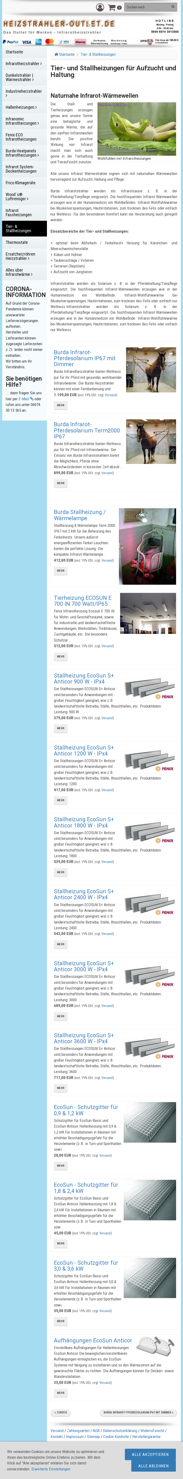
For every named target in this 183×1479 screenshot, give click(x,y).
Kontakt (57, 1436)
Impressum (75, 1436)
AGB (96, 1430)
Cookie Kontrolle (116, 1436)
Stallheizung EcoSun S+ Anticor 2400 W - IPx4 (84, 894)
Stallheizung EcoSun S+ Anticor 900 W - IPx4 (84, 679)
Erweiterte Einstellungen (50, 1469)
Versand (110, 395)
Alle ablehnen (153, 1466)
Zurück (61, 1412)
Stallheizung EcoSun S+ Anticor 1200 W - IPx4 (84, 751)
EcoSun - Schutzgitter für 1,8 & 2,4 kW (86, 1188)
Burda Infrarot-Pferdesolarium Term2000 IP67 (87, 430)
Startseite (66, 54)
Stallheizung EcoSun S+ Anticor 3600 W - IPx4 (84, 1038)
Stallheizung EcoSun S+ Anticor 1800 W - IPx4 (84, 822)
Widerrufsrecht (152, 1430)
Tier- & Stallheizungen (98, 54)
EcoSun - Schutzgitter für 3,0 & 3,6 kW (86, 1266)
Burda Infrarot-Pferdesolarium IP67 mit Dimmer (85, 358)
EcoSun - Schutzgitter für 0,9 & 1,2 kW (86, 1110)
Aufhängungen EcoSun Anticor (93, 1340)
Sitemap (93, 1436)
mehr (60, 405)
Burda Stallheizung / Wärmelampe (80, 515)
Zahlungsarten (78, 1430)
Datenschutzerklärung (120, 1430)
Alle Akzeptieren (150, 1454)
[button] (100, 7)
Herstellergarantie (146, 1436)
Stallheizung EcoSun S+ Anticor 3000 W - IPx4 (84, 966)
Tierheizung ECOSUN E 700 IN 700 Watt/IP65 (83, 601)
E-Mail (24, 398)
